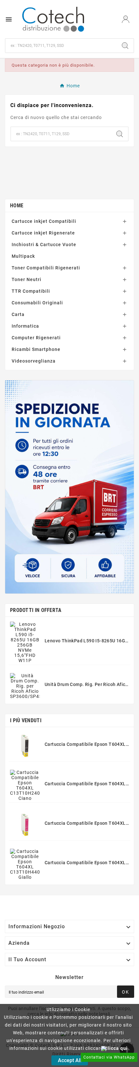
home (16, 205)
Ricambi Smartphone (36, 349)
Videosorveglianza (34, 361)
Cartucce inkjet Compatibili (44, 221)
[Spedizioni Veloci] (69, 487)
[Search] (125, 45)
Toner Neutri (26, 279)
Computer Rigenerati (36, 337)
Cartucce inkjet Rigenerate (43, 232)
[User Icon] (125, 19)
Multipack (23, 256)
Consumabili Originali (37, 302)
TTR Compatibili (31, 291)
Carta (18, 314)
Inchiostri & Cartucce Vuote (44, 244)
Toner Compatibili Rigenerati (46, 267)
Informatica (25, 326)
